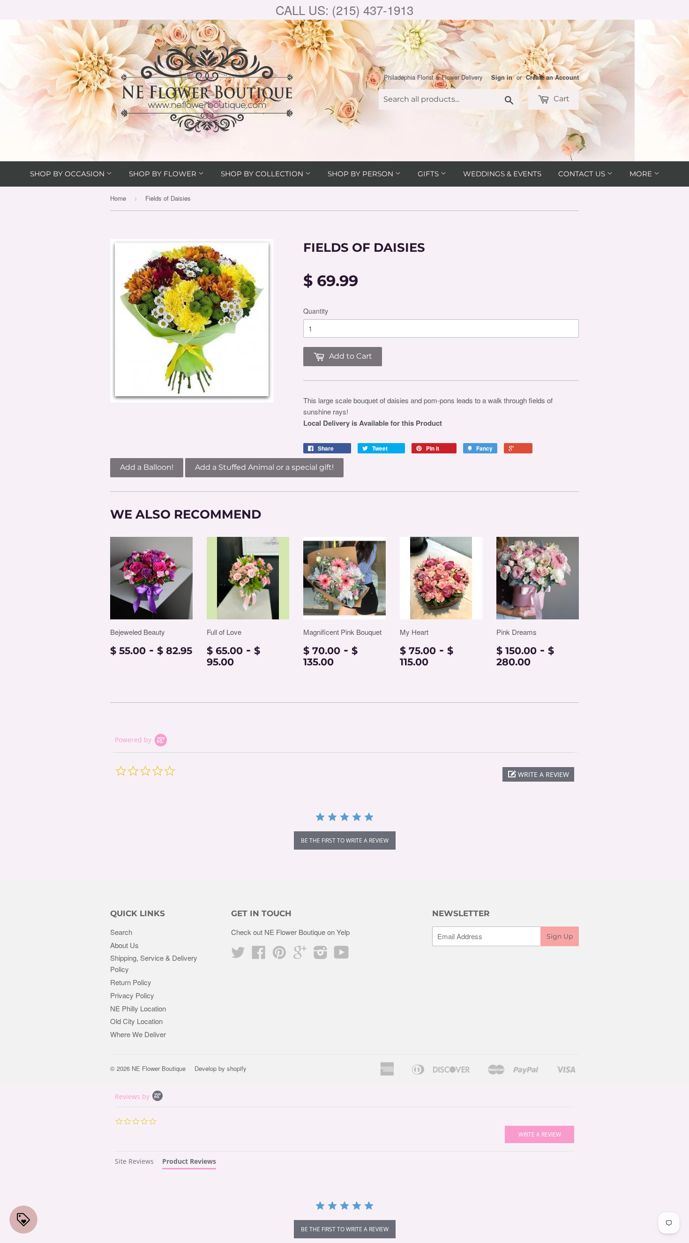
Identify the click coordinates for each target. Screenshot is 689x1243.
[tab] (134, 1162)
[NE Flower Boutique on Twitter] (238, 955)
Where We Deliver (138, 1034)
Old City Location (136, 1021)
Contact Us (582, 173)
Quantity (315, 311)
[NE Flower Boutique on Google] (300, 955)
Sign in (501, 77)
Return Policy (130, 982)
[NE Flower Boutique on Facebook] (259, 955)
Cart (560, 98)
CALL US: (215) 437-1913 (344, 9)
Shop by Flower (163, 173)
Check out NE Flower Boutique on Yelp (290, 932)
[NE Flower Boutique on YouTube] (341, 955)
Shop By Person (361, 173)
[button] (538, 774)
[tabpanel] (344, 1220)
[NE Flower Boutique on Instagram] (321, 955)
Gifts (429, 173)
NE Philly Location (138, 1008)
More (641, 173)
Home (118, 198)
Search (121, 932)
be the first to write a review (345, 840)
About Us (124, 945)
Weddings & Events (502, 173)
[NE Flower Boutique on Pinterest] (279, 955)
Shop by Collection (263, 173)
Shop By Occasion (68, 173)
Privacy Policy (132, 995)
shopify (237, 1068)
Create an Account (552, 77)
